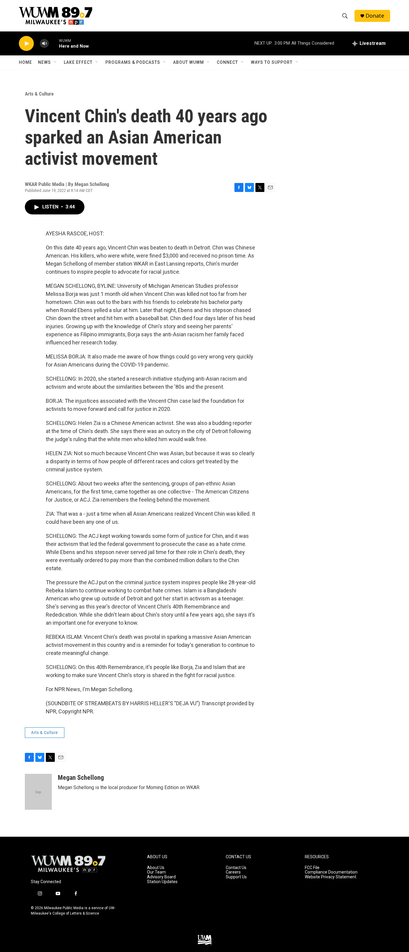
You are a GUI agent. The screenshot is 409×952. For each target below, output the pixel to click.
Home (25, 62)
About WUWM (188, 62)
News (44, 62)
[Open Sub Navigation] (55, 62)
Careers (233, 872)
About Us (155, 867)
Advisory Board (161, 877)
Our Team (156, 872)
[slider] (54, 43)
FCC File (312, 867)
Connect (227, 62)
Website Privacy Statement (330, 877)
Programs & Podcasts (132, 62)
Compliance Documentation (331, 872)
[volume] (44, 43)
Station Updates (162, 882)
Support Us (236, 877)
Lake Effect (78, 62)
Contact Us (236, 867)
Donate (375, 16)
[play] (26, 43)
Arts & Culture (39, 94)
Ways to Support (272, 62)
